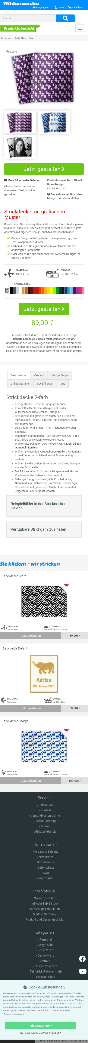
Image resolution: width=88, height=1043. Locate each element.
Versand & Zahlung (46, 851)
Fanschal (46, 939)
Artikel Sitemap (46, 821)
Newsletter (46, 857)
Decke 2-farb (46, 950)
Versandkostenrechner (46, 815)
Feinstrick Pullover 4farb (46, 971)
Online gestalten (20, 383)
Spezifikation (45, 383)
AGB (46, 873)
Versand (39, 375)
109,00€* (75, 780)
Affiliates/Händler (45, 831)
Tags (62, 383)
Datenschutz (45, 867)
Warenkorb (77, 7)
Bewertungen (46, 862)
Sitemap (45, 826)
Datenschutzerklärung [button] (14, 1014)
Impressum (45, 878)
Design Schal (45, 945)
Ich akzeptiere (40, 1025)
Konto (60, 7)
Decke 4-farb (46, 955)
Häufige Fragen (60, 375)
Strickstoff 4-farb (46, 966)
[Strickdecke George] (44, 746)
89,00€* (74, 635)
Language (41, 7)
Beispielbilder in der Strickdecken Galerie (38, 505)
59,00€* (74, 708)
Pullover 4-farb (46, 976)
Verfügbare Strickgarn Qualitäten (38, 529)
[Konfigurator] (20, 28)
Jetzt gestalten (42, 169)
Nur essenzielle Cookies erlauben (40, 1032)
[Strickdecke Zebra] (44, 601)
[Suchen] (65, 18)
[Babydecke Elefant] (44, 674)
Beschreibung (19, 375)
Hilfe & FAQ (45, 805)
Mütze (46, 961)
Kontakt (46, 810)
